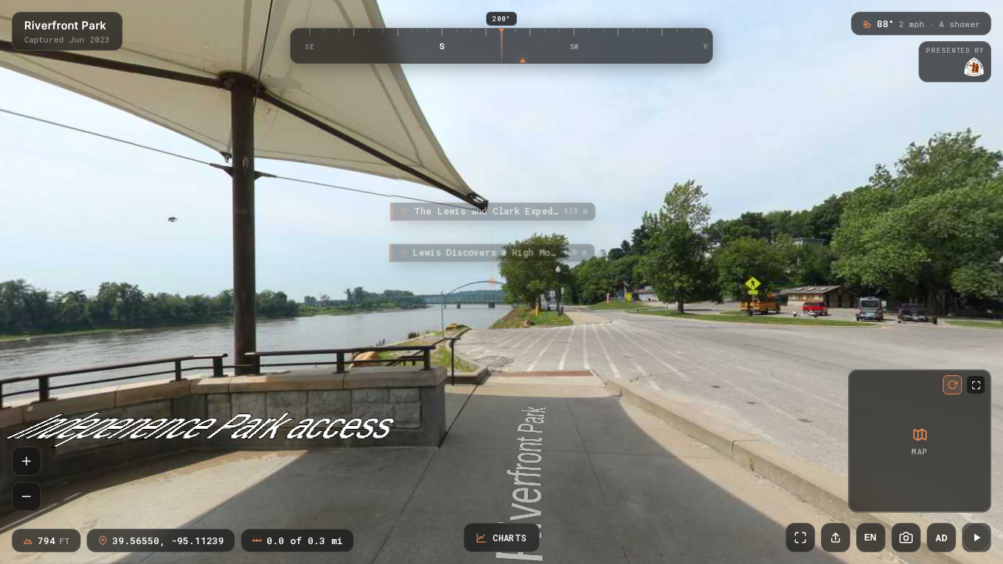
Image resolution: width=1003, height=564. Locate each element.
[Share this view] (835, 537)
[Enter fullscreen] (800, 537)
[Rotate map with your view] (952, 384)
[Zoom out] (26, 496)
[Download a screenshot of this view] (906, 537)
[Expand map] (975, 384)
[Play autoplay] (976, 537)
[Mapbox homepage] (862, 498)
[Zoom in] (26, 461)
